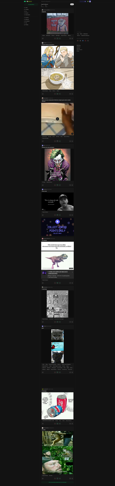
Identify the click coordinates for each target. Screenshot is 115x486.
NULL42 (45, 326)
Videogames (54, 367)
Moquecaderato (46, 427)
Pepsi (64, 420)
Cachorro (59, 369)
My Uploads (27, 21)
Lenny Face (70, 369)
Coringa (44, 182)
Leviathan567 (46, 389)
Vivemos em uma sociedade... (48, 147)
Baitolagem (58, 35)
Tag (78, 33)
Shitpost (53, 35)
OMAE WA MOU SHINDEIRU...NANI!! (48, 420)
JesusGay (45, 189)
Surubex (44, 429)
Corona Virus (45, 136)
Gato (43, 364)
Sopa (50, 90)
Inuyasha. (45, 42)
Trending (26, 9)
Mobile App (78, 45)
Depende (44, 11)
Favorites (27, 17)
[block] (72, 38)
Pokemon (49, 367)
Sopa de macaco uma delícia (48, 44)
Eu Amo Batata (60, 367)
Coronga (50, 136)
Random (26, 12)
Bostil (81, 33)
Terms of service (79, 49)
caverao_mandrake (47, 9)
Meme (44, 35)
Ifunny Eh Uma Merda (52, 364)
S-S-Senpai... (44, 391)
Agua (47, 364)
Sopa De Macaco (64, 35)
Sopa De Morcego (45, 138)
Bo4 (44, 145)
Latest (26, 7)
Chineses (57, 136)
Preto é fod (44, 191)
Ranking (26, 24)
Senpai (57, 420)
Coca (60, 420)
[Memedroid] (25, 1)
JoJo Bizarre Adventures (85, 35)
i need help (44, 289)
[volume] (72, 134)
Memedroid (48, 35)
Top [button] (26, 11)
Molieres (44, 369)
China (54, 136)
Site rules (78, 48)
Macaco (69, 35)
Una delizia (44, 240)
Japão (68, 367)
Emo (64, 367)
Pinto (71, 367)
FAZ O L (79, 35)
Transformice (65, 369)
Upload (31, 4)
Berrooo (59, 364)
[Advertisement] (83, 16)
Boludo (48, 369)
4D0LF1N (44, 367)
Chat (26, 22)
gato (43, 328)
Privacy (78, 51)
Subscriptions (27, 14)
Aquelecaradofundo (47, 238)
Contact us (78, 46)
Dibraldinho (45, 287)
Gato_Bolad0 (46, 98)
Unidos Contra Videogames (66, 364)
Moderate (27, 19)
